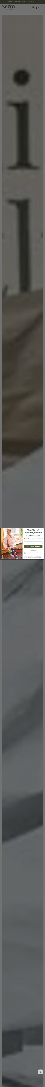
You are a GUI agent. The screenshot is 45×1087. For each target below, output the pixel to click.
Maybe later (33, 550)
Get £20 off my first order (33, 546)
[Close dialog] (42, 529)
